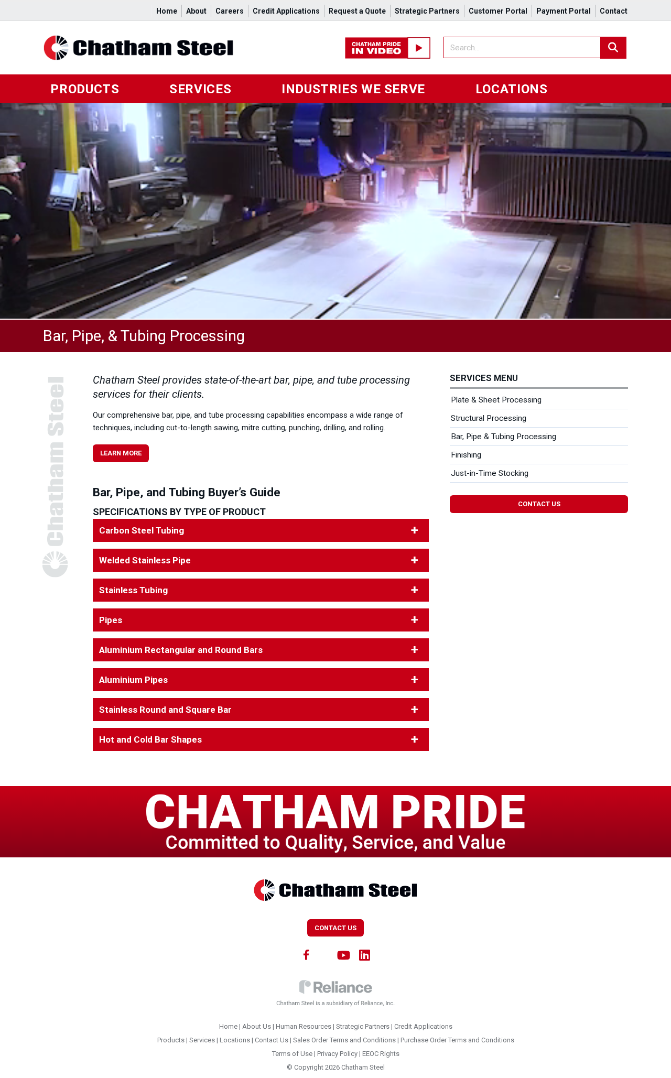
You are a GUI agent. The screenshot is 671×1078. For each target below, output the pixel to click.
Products (84, 89)
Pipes (110, 620)
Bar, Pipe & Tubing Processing (503, 436)
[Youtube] (344, 954)
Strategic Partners (427, 11)
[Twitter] (324, 954)
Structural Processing (488, 418)
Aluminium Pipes (133, 679)
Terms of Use (292, 1054)
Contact (613, 11)
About (196, 11)
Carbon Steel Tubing (141, 530)
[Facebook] (306, 954)
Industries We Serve (353, 89)
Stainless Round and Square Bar (165, 709)
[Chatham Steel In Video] (387, 47)
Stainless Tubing (133, 590)
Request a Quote (357, 11)
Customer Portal (498, 11)
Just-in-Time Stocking (489, 473)
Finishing (466, 455)
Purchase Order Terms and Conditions (457, 1040)
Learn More (121, 453)
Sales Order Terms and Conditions (344, 1040)
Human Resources (303, 1026)
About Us (256, 1026)
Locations (511, 89)
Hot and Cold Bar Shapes (150, 739)
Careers (229, 11)
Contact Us (539, 504)
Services (200, 89)
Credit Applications (286, 11)
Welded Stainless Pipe (145, 560)
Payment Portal (563, 11)
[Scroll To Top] (653, 1066)
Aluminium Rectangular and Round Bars (181, 650)
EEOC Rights (380, 1054)
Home (166, 11)
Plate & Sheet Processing (496, 400)
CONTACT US (335, 928)
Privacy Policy (337, 1054)
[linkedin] (365, 954)
